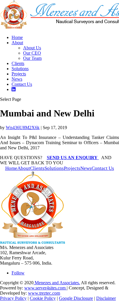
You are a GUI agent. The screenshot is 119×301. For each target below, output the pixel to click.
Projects (19, 73)
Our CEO (32, 53)
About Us (32, 47)
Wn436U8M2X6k (23, 127)
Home (17, 37)
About (17, 42)
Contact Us (22, 84)
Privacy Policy (13, 298)
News (17, 79)
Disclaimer (106, 298)
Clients (18, 63)
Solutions (20, 68)
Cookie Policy (43, 298)
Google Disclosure (76, 298)
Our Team (32, 58)
